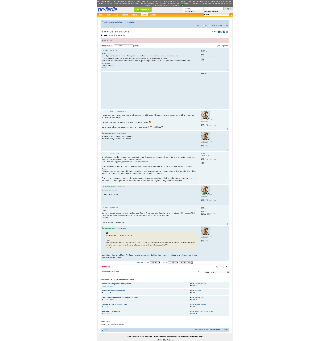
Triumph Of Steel (110, 112)
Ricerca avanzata (182, 336)
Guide (116, 14)
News (108, 14)
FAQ (206, 25)
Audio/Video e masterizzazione (204, 311)
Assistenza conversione (111, 311)
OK (183, 5)
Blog (129, 336)
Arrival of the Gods (196, 336)
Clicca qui (159, 5)
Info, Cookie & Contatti (144, 336)
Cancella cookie (203, 329)
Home (101, 14)
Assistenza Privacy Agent (115, 31)
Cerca (213, 25)
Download (134, 14)
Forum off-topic (199, 297)
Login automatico (190, 11)
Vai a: (200, 272)
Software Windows (131, 22)
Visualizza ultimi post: (143, 262)
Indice (106, 22)
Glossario (153, 14)
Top (227, 69)
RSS (201, 25)
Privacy (155, 336)
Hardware (125, 14)
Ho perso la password (211, 11)
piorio (106, 50)
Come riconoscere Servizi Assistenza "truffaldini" (120, 297)
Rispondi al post (105, 45)
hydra (118, 35)
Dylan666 (112, 35)
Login (226, 25)
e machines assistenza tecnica (113, 291)
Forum (144, 14)
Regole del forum (107, 40)
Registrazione (143, 9)
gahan (122, 35)
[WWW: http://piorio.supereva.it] (202, 59)
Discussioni (198, 290)
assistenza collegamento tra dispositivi (116, 284)
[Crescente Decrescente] (186, 262)
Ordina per (164, 262)
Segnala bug (171, 336)
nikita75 (109, 293)
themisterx (110, 286)
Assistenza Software (116, 22)
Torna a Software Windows (110, 271)
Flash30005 (110, 300)
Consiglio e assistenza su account (114, 304)
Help (133, 336)
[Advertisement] (150, 90)
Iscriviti (220, 25)
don (106, 207)
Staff (195, 329)
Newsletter (162, 336)
